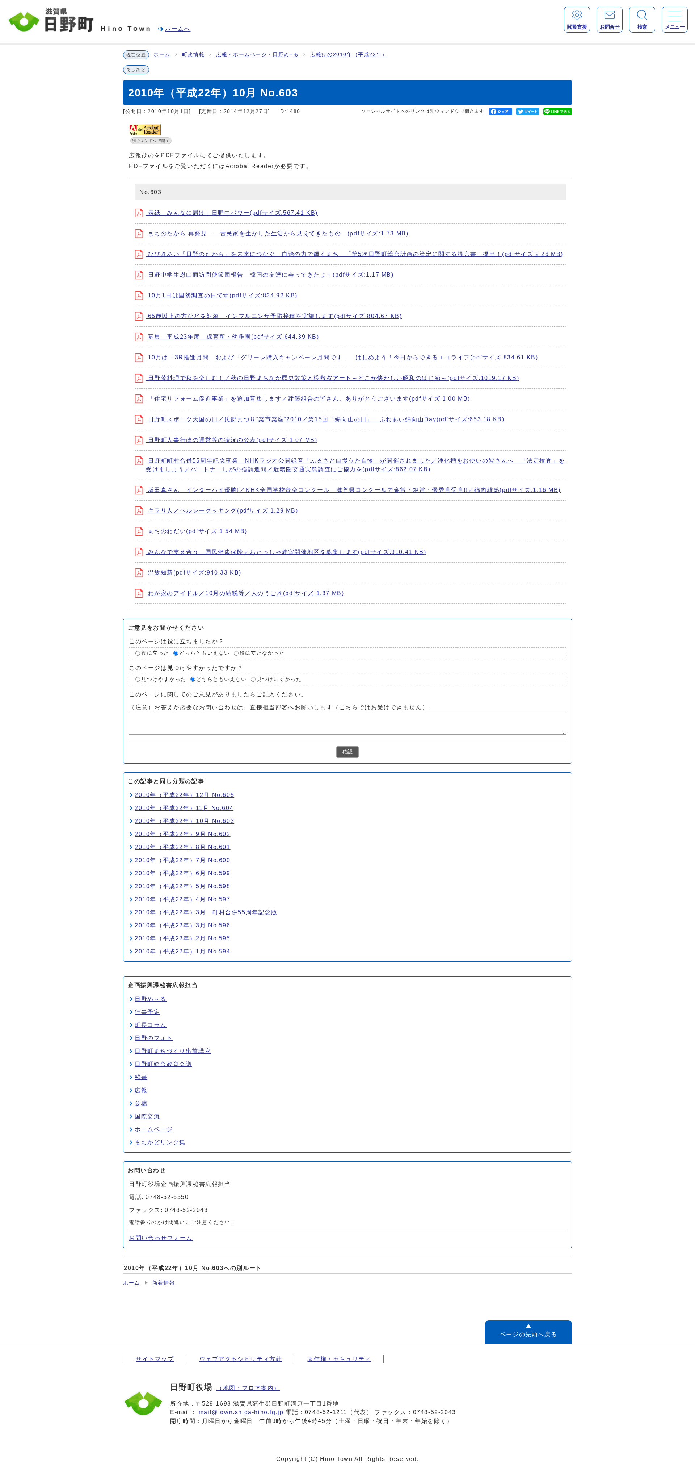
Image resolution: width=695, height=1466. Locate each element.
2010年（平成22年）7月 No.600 (183, 860)
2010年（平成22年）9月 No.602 (183, 834)
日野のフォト (154, 1038)
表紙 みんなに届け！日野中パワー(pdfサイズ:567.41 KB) (232, 213)
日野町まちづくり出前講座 (173, 1051)
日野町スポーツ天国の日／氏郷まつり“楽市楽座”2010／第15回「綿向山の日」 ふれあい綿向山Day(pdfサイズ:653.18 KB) (325, 419)
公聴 (141, 1103)
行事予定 (147, 1012)
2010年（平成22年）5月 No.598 (183, 886)
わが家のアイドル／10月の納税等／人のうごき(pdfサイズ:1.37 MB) (245, 593)
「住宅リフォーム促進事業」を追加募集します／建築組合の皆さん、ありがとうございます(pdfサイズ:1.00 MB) (308, 399)
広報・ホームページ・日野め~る (257, 54)
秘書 (141, 1077)
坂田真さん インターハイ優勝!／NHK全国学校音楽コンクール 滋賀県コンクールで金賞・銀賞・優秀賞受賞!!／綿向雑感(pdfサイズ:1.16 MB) (353, 490)
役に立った (155, 653)
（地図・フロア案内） (248, 1388)
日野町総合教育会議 (163, 1064)
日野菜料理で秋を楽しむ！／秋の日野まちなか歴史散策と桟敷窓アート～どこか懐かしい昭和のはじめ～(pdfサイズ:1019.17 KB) (332, 378)
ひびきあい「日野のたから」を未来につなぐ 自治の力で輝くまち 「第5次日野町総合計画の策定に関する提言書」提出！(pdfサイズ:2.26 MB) (354, 254)
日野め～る (151, 999)
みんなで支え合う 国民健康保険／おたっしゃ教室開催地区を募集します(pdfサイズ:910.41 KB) (286, 552)
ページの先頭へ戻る (528, 1334)
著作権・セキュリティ (339, 1359)
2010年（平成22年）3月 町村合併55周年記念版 (206, 912)
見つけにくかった (279, 679)
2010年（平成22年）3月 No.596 (183, 925)
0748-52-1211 (326, 1412)
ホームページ (154, 1129)
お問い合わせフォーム (161, 1238)
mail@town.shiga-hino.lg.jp (241, 1412)
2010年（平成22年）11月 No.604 (184, 808)
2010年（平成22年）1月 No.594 (183, 951)
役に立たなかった (262, 653)
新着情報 (163, 1283)
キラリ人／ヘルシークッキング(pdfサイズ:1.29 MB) (222, 511)
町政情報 (193, 54)
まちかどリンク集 (160, 1142)
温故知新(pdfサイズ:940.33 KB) (193, 572)
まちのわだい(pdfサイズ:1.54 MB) (196, 531)
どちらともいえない (204, 653)
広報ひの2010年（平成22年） (349, 54)
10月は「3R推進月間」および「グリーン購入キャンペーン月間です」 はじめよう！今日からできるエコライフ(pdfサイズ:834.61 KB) (342, 357)
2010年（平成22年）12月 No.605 (184, 795)
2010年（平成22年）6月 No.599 (183, 873)
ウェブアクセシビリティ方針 (240, 1359)
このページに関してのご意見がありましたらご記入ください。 (218, 694)
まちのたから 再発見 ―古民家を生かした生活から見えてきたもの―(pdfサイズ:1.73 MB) (277, 233)
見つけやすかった (163, 679)
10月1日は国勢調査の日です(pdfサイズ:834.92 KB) (222, 295)
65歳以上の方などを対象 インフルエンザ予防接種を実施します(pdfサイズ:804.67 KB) (274, 316)
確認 (347, 752)
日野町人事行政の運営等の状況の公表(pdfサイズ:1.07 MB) (231, 440)
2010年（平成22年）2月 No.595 (183, 938)
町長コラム (151, 1025)
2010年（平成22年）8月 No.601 (183, 847)
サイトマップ (155, 1359)
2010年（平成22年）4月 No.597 (183, 899)
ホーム (161, 54)
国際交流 (147, 1116)
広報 (141, 1090)
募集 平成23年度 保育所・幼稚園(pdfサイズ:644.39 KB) (232, 337)
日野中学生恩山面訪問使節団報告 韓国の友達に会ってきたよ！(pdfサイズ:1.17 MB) (270, 275)
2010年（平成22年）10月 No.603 (184, 821)
